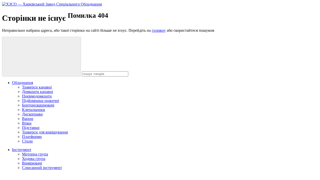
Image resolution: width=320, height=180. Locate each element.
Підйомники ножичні (40, 100)
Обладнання (22, 82)
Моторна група (35, 154)
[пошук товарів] (41, 56)
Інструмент (21, 150)
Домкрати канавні (37, 92)
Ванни (27, 118)
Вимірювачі (32, 163)
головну (159, 30)
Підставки (31, 128)
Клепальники (33, 110)
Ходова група (33, 158)
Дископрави (32, 114)
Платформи (32, 136)
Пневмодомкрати (37, 96)
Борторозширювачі (38, 105)
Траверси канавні (37, 87)
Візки (27, 123)
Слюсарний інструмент (42, 168)
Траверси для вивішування (45, 132)
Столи (27, 141)
